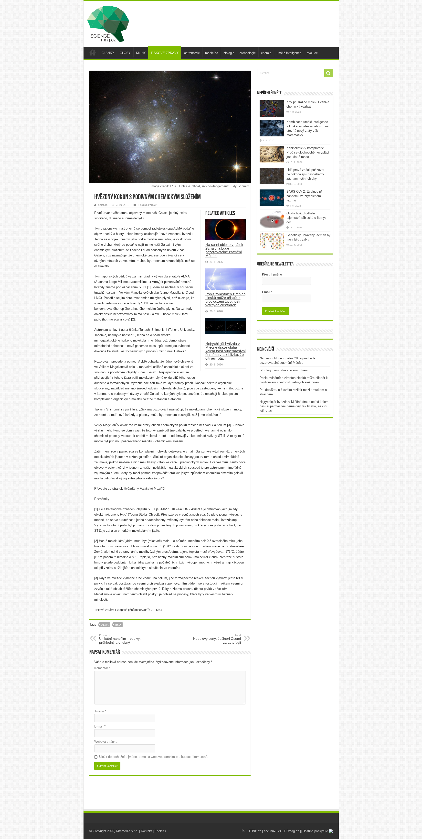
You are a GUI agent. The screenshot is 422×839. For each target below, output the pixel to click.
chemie (266, 53)
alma (104, 624)
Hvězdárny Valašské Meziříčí (144, 488)
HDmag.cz (291, 831)
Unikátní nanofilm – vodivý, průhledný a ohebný (120, 639)
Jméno (100, 711)
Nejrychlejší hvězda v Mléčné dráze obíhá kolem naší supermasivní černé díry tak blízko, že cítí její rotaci (225, 351)
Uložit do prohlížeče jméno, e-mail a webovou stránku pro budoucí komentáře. (154, 757)
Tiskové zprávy (147, 204)
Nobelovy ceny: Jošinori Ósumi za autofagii (217, 639)
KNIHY (141, 53)
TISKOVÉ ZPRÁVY (165, 53)
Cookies (160, 831)
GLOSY (125, 53)
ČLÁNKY (108, 53)
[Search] (328, 73)
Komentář (102, 668)
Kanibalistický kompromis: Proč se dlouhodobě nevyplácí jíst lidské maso (307, 152)
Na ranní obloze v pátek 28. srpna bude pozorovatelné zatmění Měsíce (224, 250)
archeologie (248, 53)
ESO (118, 624)
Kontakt (146, 831)
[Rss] (243, 831)
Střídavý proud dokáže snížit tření (284, 370)
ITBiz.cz (255, 831)
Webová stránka (105, 741)
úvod (92, 52)
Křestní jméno (272, 274)
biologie (228, 53)
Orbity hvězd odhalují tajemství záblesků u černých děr (307, 217)
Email (267, 292)
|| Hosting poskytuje (314, 831)
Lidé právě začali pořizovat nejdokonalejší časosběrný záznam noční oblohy (305, 174)
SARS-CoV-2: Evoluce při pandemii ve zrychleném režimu (304, 196)
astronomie (192, 53)
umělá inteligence (289, 53)
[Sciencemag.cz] (108, 23)
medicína (211, 53)
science (102, 204)
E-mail (100, 726)
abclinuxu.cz (273, 831)
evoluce (312, 53)
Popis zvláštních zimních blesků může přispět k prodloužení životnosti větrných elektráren (225, 299)
